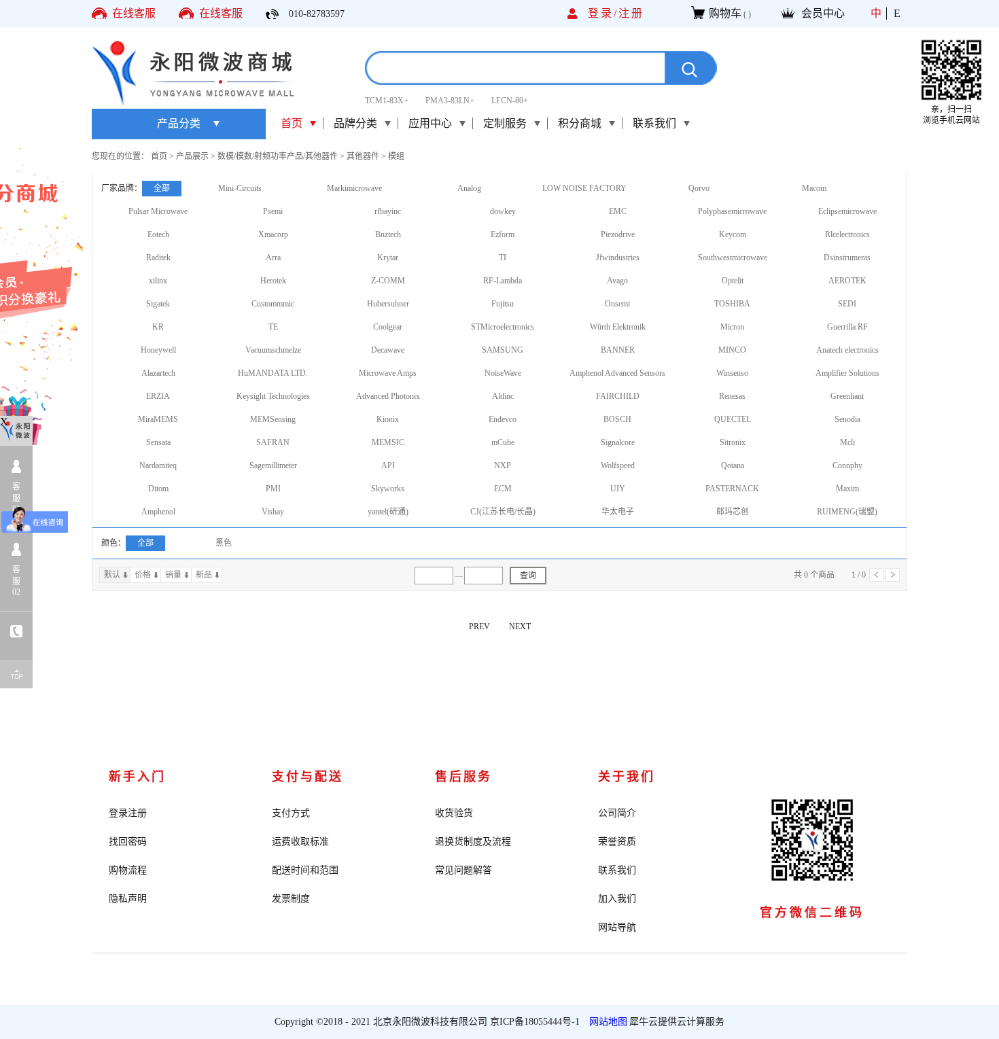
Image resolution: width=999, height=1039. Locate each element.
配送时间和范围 (305, 870)
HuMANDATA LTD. (273, 373)
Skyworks (387, 488)
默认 (112, 575)
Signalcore (618, 442)
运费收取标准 (300, 842)
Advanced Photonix (388, 396)
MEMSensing (273, 419)
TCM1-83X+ (386, 100)
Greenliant (847, 396)
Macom (814, 188)
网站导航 (617, 927)
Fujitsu (502, 304)
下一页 (893, 575)
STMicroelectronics (502, 327)
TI (502, 257)
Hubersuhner (388, 304)
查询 (528, 575)
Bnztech (388, 234)
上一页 (876, 575)
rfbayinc (387, 211)
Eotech (158, 234)
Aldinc (503, 396)
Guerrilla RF (847, 327)
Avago (617, 280)
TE (273, 327)
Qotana (732, 465)
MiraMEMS (158, 419)
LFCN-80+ (509, 100)
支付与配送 (307, 776)
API (388, 465)
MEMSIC (388, 442)
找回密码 (128, 842)
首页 (291, 123)
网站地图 (605, 1022)
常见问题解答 (463, 870)
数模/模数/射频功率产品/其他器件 (277, 156)
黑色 (223, 543)
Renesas (732, 396)
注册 (631, 13)
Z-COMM (388, 280)
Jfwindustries (617, 257)
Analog (469, 188)
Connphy (847, 465)
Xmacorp (273, 234)
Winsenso (732, 373)
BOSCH (617, 419)
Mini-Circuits (240, 188)
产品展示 (192, 156)
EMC (618, 211)
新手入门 (137, 776)
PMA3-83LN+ (449, 100)
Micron (732, 327)
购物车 (725, 13)
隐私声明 (128, 899)
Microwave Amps (388, 373)
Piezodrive (618, 234)
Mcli (847, 442)
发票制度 (291, 899)
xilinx (158, 280)
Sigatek (158, 304)
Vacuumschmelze (273, 350)
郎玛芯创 (732, 511)
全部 (162, 188)
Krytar (387, 257)
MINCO (732, 350)
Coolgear (387, 327)
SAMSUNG (502, 350)
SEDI (847, 304)
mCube (502, 442)
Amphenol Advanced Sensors (617, 373)
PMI (273, 488)
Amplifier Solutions (847, 373)
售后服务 (463, 776)
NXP (502, 465)
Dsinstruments (847, 257)
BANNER (618, 350)
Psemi (273, 211)
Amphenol (158, 511)
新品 (204, 575)
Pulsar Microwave (158, 211)
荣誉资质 (617, 842)
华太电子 (617, 511)
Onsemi (617, 304)
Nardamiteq (158, 465)
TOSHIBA (732, 304)
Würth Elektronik (618, 327)
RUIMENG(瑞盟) (847, 511)
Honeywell (158, 350)
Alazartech (158, 373)
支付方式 (291, 813)
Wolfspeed (618, 465)
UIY (617, 488)
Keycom (732, 234)
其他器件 (363, 156)
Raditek (158, 257)
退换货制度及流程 (473, 842)
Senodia (847, 419)
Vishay (273, 511)
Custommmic (272, 304)
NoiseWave (503, 373)
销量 (173, 575)
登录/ (603, 13)
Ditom (158, 488)
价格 (143, 575)
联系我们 (617, 870)
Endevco (502, 419)
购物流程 (128, 870)
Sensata (158, 442)
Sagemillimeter (273, 465)
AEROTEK (847, 280)
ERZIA (158, 396)
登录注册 (128, 813)
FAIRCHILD (617, 396)
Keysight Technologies (273, 396)
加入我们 (617, 899)
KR (158, 327)
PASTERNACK (732, 488)
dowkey (503, 211)
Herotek (273, 280)
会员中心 (823, 13)
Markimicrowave (354, 188)
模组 (396, 156)
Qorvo (698, 188)
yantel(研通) (388, 511)
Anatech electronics (847, 350)
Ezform (502, 234)
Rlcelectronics (847, 234)
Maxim (847, 488)
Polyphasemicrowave (732, 211)
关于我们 (626, 776)
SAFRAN (273, 442)
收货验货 (454, 813)
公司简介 (617, 813)
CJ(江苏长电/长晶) (503, 511)
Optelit (732, 280)
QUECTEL (732, 419)
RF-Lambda (502, 280)
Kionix (387, 419)
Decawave (387, 350)
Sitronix (733, 442)
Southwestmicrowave (732, 257)
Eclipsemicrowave (847, 211)
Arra (273, 257)
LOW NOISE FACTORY (584, 188)
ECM (503, 488)
